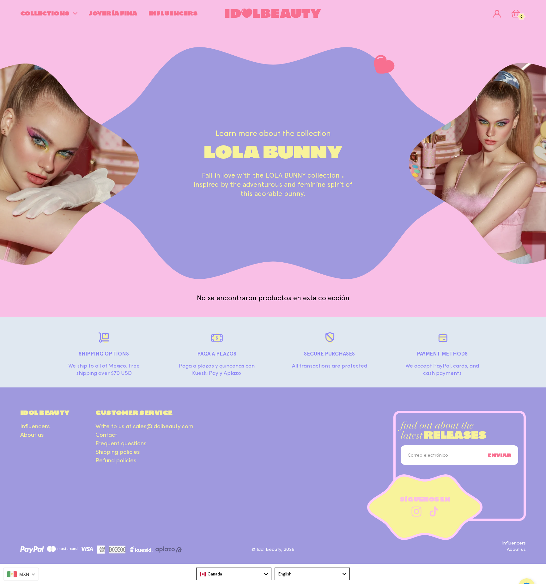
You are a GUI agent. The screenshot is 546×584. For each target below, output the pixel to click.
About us (32, 434)
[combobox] (233, 574)
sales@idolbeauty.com (163, 426)
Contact (106, 434)
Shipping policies (117, 451)
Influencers (35, 426)
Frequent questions (120, 443)
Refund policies (115, 460)
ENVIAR (499, 455)
